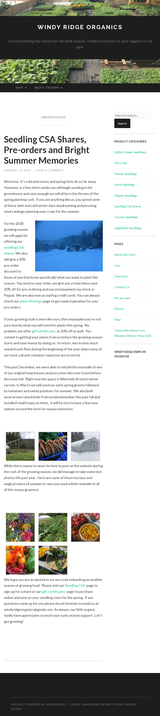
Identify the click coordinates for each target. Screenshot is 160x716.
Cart (117, 265)
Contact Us (122, 287)
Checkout (120, 276)
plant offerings (31, 301)
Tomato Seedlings (126, 217)
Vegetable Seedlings (127, 228)
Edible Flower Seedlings (130, 152)
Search (122, 123)
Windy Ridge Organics (80, 27)
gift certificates (44, 331)
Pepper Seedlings (125, 195)
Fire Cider (121, 163)
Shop (19, 87)
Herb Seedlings (124, 184)
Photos (119, 308)
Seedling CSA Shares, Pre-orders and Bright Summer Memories (46, 150)
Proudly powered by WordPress (38, 704)
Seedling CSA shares (127, 206)
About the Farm (46, 87)
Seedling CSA (75, 585)
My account (122, 298)
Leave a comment (49, 170)
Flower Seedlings (125, 174)
